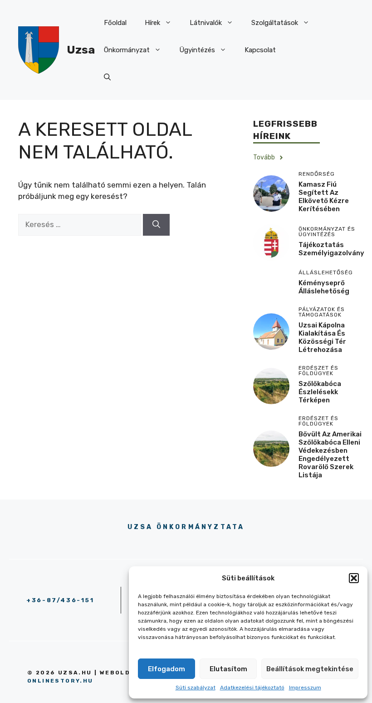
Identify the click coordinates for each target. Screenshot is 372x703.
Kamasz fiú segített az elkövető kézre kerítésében (324, 196)
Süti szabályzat (195, 687)
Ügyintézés (197, 50)
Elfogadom (166, 669)
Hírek (152, 23)
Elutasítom (228, 669)
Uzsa (81, 49)
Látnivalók (206, 23)
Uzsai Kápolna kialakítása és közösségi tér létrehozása (322, 337)
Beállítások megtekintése (309, 669)
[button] (353, 578)
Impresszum (305, 687)
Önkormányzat (127, 50)
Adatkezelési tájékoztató (252, 687)
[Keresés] (156, 225)
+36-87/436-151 (60, 600)
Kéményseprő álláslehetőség (324, 287)
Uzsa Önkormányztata (186, 527)
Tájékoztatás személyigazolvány (331, 249)
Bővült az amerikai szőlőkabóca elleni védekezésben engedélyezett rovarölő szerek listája (330, 454)
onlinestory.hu (60, 681)
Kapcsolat (260, 50)
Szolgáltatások (274, 23)
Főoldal (115, 23)
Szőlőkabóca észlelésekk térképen (320, 392)
